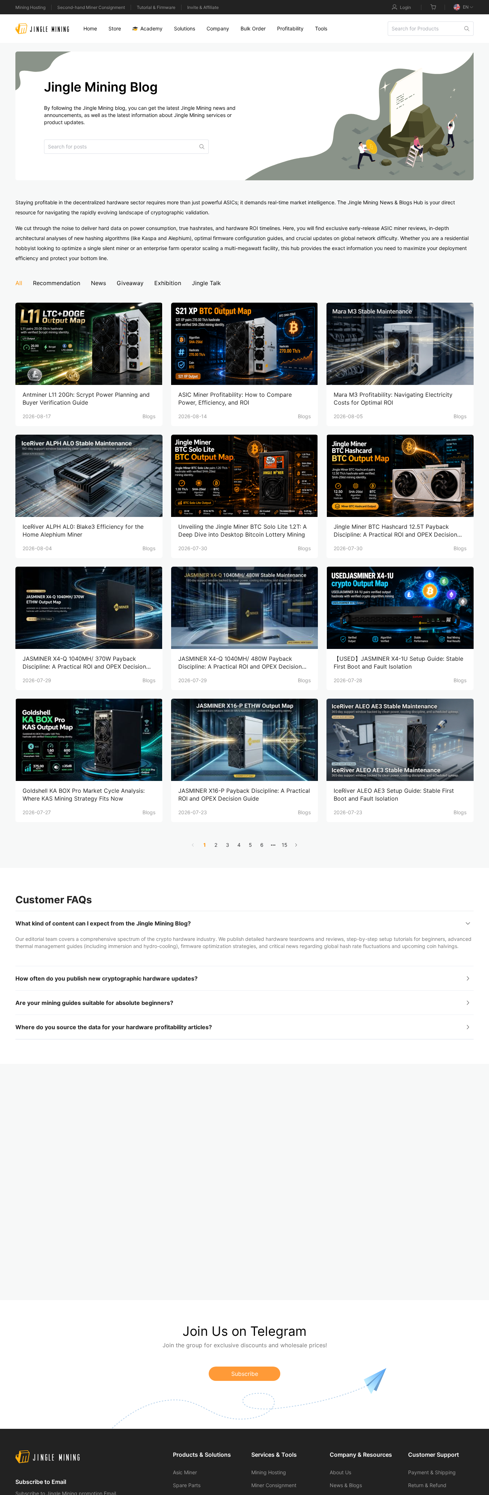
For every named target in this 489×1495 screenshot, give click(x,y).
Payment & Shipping (432, 1472)
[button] (244, 923)
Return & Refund (427, 1485)
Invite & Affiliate (203, 7)
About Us (340, 1472)
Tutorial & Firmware (156, 7)
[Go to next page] (296, 845)
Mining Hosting (30, 7)
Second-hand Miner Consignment (91, 7)
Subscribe (244, 1373)
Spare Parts (186, 1485)
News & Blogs (346, 1485)
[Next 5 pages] (273, 845)
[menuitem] (90, 28)
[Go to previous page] (193, 845)
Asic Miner (185, 1472)
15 (284, 845)
